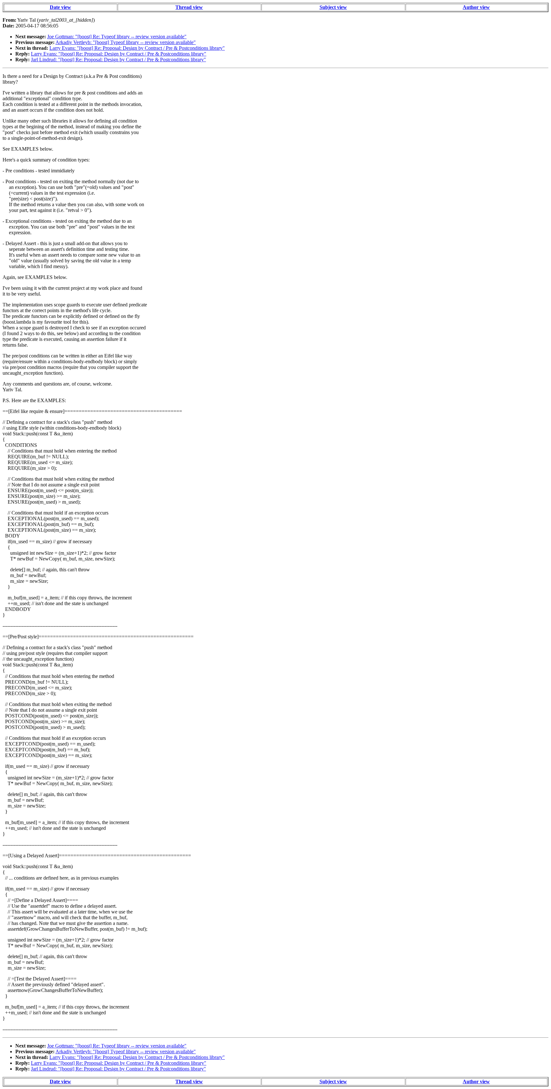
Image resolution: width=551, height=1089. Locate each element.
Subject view (333, 7)
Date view (60, 7)
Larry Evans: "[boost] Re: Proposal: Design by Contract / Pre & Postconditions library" (137, 48)
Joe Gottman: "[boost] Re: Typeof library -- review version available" (117, 36)
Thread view (189, 7)
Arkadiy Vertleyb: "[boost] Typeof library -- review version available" (125, 42)
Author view (476, 7)
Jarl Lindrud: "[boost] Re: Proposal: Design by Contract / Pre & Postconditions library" (118, 59)
